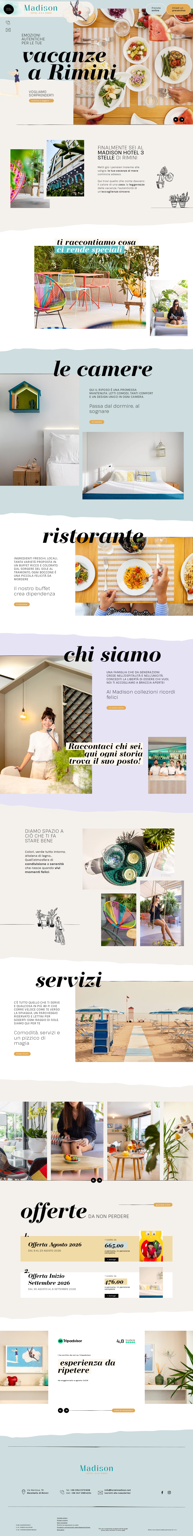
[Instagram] (169, 1493)
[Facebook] (162, 1493)
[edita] (175, 1529)
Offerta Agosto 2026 (55, 1244)
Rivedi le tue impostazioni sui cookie (67, 1525)
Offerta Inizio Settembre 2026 (49, 1279)
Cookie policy (62, 1518)
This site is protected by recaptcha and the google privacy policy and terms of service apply (113, 1529)
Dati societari (62, 1523)
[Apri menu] (9, 9)
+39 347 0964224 (81, 1493)
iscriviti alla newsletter (118, 1493)
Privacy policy (62, 1520)
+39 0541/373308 (80, 1490)
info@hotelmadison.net (118, 1490)
